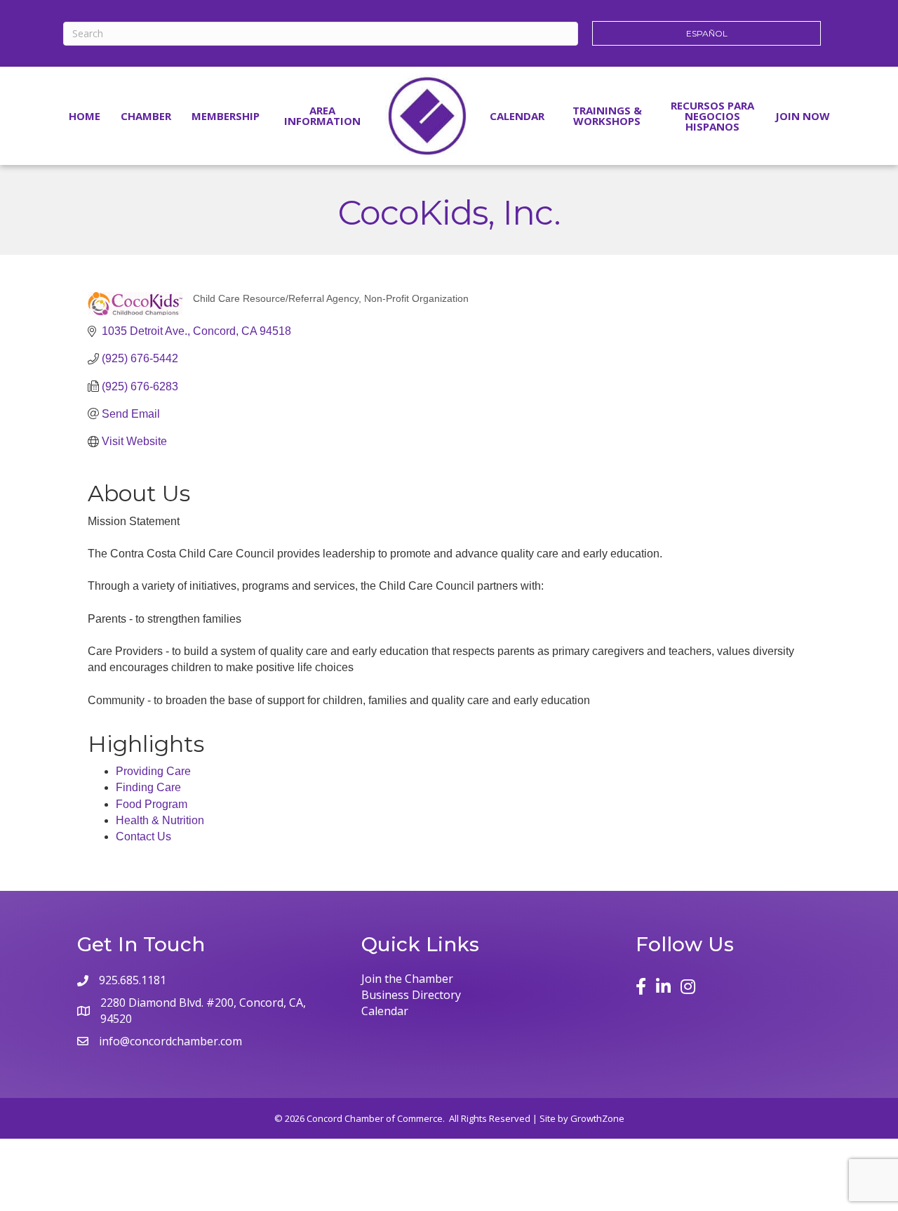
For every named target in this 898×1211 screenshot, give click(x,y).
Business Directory (411, 994)
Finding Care (148, 787)
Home (84, 116)
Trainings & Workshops (607, 115)
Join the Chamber (407, 978)
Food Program (151, 804)
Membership (226, 116)
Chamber (146, 116)
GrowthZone (597, 1118)
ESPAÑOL (707, 33)
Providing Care (153, 771)
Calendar (517, 116)
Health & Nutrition (160, 820)
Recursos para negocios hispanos (712, 115)
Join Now (802, 116)
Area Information (322, 115)
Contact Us (143, 836)
